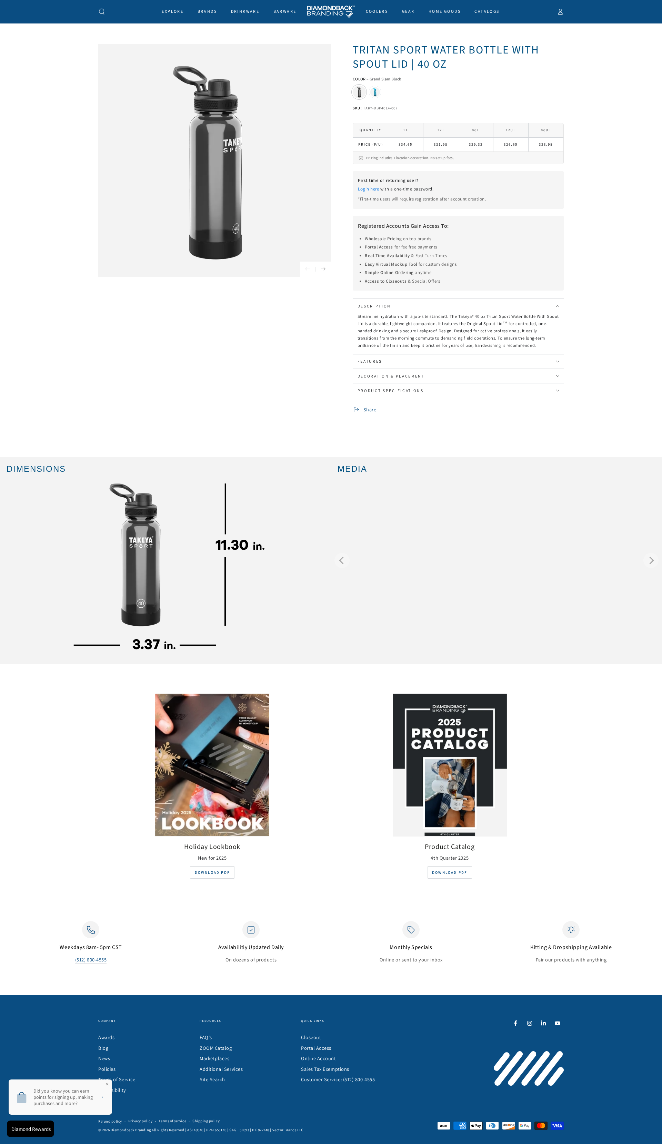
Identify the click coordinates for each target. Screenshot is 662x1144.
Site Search (212, 1079)
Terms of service (172, 1120)
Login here (368, 189)
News (104, 1058)
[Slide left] (307, 269)
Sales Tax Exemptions (325, 1069)
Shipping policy (206, 1120)
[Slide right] (323, 269)
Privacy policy (140, 1120)
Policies (107, 1069)
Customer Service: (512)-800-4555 (338, 1079)
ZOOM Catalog (216, 1048)
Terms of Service (117, 1079)
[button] (102, 12)
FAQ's (206, 1037)
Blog (103, 1048)
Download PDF (212, 872)
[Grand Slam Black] (359, 92)
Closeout (311, 1037)
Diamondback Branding (131, 1129)
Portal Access (316, 1048)
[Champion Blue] (375, 92)
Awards (106, 1037)
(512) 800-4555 (91, 959)
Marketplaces (214, 1058)
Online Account (318, 1058)
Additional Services (221, 1069)
